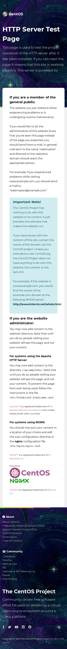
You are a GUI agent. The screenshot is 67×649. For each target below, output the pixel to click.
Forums (7, 560)
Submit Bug (9, 578)
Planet (6, 575)
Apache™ (15, 406)
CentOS (8, 76)
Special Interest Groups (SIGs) (19, 529)
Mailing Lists (9, 563)
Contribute (8, 556)
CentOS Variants (12, 533)
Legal (46, 638)
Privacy (54, 638)
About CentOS (11, 522)
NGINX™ (14, 455)
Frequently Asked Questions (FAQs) (23, 525)
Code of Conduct (12, 540)
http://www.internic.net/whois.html (37, 304)
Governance (9, 537)
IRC (4, 567)
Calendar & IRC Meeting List (18, 571)
